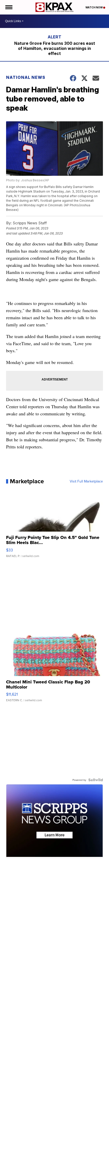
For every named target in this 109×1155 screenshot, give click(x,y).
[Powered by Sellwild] (95, 780)
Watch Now (94, 7)
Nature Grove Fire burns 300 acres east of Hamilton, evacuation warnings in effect (54, 48)
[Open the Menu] (8, 7)
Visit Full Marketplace (86, 481)
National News (25, 77)
